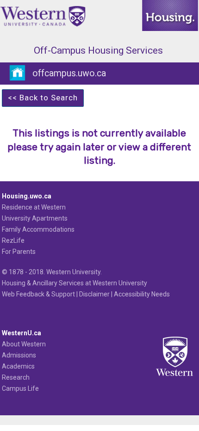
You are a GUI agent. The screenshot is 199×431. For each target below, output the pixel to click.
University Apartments (35, 218)
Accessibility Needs (142, 294)
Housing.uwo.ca (26, 196)
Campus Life (20, 388)
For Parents (19, 251)
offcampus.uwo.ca (69, 73)
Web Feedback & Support (38, 294)
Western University (73, 272)
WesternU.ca (21, 333)
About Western (24, 344)
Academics (18, 366)
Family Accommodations (38, 229)
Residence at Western (34, 207)
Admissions (19, 355)
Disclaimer (94, 294)
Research (16, 377)
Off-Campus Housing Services (98, 50)
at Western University (116, 283)
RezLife (13, 240)
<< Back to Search (43, 97)
